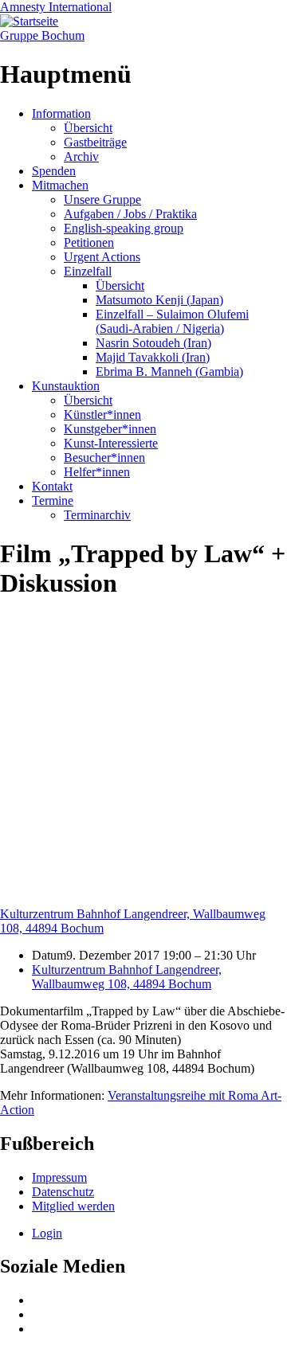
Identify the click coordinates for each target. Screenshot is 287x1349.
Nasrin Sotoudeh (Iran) (153, 343)
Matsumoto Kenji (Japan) (159, 300)
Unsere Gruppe (102, 199)
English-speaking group (123, 228)
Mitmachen (60, 185)
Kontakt (52, 486)
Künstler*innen (102, 414)
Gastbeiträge (95, 142)
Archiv (81, 156)
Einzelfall (88, 271)
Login (47, 1233)
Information (61, 113)
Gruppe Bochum (42, 35)
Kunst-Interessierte (111, 443)
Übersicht (88, 128)
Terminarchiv (97, 515)
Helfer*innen (97, 472)
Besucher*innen (104, 457)
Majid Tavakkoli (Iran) (153, 357)
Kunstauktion (66, 386)
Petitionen (89, 242)
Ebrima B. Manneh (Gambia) (169, 371)
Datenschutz (63, 1191)
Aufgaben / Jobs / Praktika (130, 214)
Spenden (54, 171)
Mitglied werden (73, 1206)
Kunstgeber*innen (110, 429)
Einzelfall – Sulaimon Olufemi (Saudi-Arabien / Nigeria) (172, 321)
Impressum (59, 1177)
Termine (52, 500)
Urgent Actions (102, 257)
